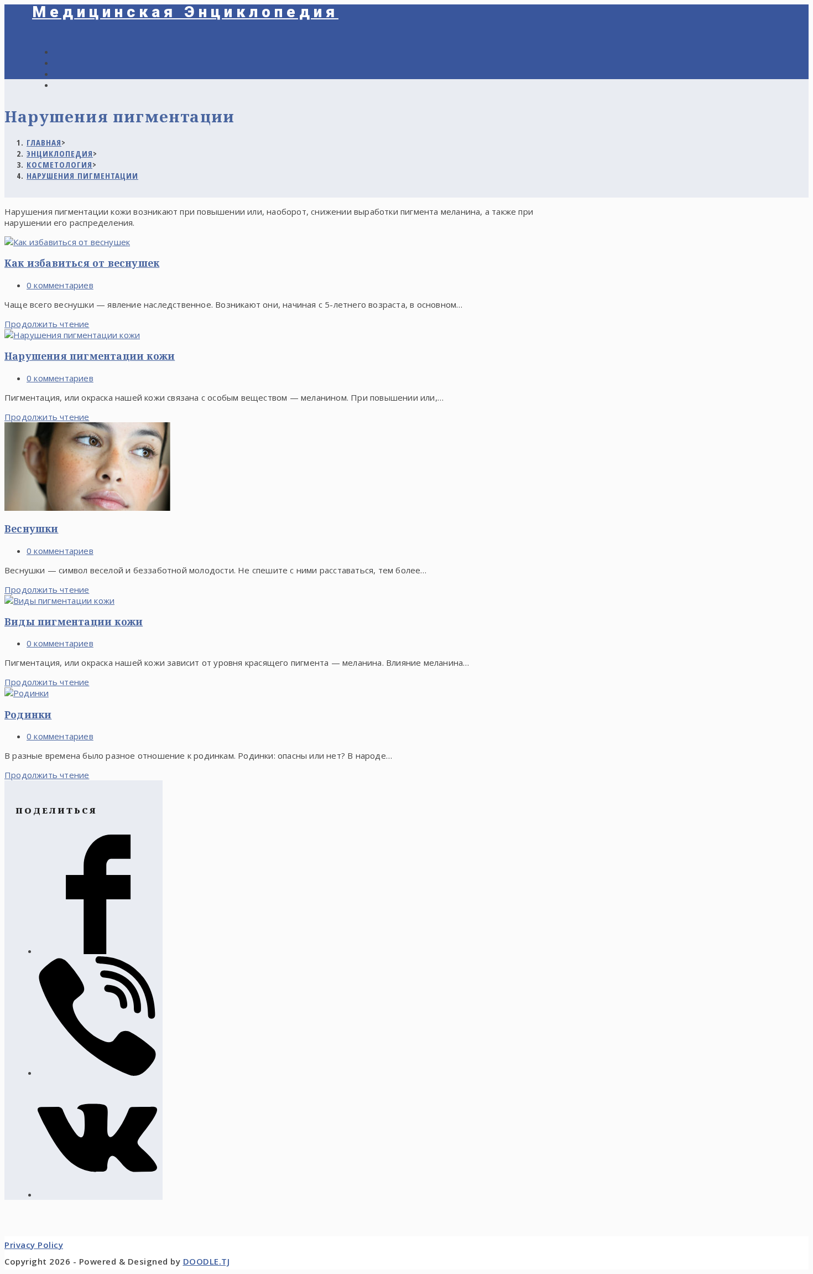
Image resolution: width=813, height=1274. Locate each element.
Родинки (27, 714)
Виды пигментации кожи (73, 621)
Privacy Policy (33, 1244)
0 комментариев (60, 285)
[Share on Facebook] (97, 950)
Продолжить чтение (46, 323)
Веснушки (31, 528)
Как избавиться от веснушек (81, 263)
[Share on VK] (97, 1194)
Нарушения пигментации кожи (89, 355)
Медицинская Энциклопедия (185, 12)
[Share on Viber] (97, 1072)
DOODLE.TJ (206, 1261)
